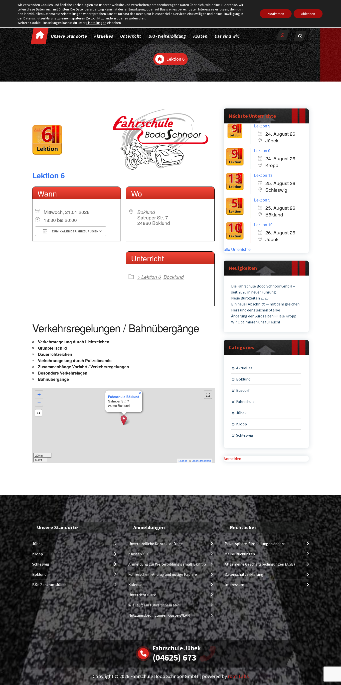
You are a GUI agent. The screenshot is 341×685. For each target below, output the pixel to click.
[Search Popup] (300, 36)
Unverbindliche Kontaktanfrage (155, 543)
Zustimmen (275, 13)
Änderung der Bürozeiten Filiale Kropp (263, 315)
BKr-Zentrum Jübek (49, 584)
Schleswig (244, 435)
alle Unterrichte (237, 249)
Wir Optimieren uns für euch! (255, 321)
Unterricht (131, 36)
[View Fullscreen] (208, 394)
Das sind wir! (227, 36)
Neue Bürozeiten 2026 (250, 297)
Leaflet (182, 461)
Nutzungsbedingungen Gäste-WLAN (159, 615)
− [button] (39, 402)
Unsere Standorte (69, 36)
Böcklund (174, 276)
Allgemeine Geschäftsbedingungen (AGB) (260, 564)
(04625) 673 (174, 657)
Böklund (146, 211)
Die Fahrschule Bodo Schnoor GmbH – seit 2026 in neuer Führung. (263, 289)
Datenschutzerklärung (244, 574)
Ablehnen (308, 13)
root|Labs (238, 676)
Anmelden (232, 458)
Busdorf (243, 390)
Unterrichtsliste (142, 594)
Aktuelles (104, 36)
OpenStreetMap (201, 461)
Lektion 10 (263, 224)
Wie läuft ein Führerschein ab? (153, 604)
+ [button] (39, 394)
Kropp (241, 423)
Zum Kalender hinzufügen (75, 231)
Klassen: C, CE (140, 553)
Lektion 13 (263, 175)
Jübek (241, 412)
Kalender (136, 584)
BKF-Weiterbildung (167, 36)
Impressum (234, 584)
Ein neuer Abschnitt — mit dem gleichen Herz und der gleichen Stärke (265, 306)
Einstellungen (96, 22)
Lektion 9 (262, 126)
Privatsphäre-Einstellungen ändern (255, 543)
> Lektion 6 (149, 276)
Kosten (200, 36)
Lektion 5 (262, 200)
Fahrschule (245, 401)
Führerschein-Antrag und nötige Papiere (162, 574)
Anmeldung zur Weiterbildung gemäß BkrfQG (167, 564)
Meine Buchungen (240, 553)
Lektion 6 (48, 175)
